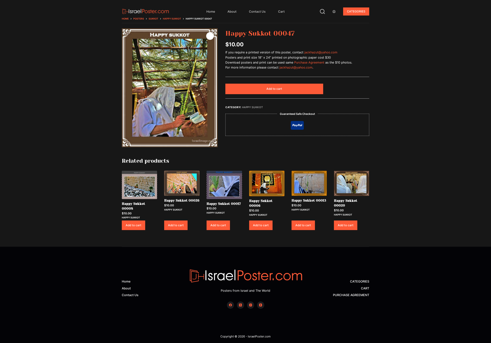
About (231, 11)
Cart (281, 11)
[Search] (322, 11)
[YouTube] (260, 305)
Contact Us (257, 11)
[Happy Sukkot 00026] (181, 183)
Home (210, 11)
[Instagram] (250, 305)
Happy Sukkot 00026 (181, 200)
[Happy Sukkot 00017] (224, 185)
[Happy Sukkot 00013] (309, 183)
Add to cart (274, 89)
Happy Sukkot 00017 (224, 204)
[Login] (334, 11)
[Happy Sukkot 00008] (139, 185)
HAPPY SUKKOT (252, 107)
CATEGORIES (356, 11)
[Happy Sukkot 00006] (266, 183)
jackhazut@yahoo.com (320, 52)
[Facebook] (230, 305)
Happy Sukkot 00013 (309, 200)
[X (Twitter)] (240, 305)
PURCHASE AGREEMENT (351, 295)
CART (365, 288)
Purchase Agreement (309, 62)
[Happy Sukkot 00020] (351, 183)
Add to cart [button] (133, 225)
